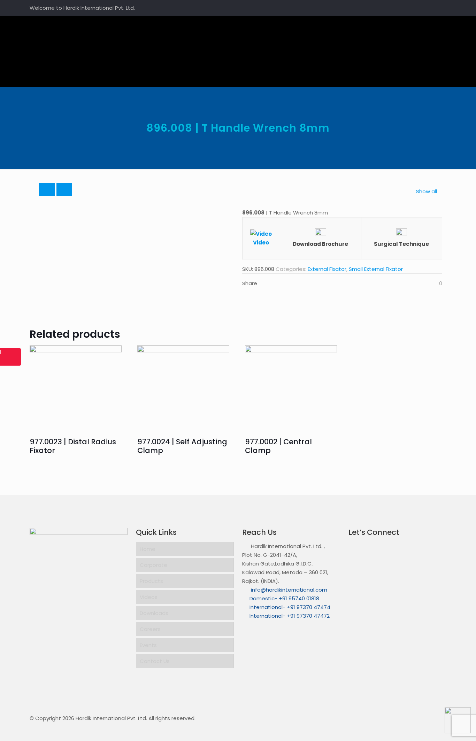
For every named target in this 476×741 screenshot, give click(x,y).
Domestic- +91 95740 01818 (284, 598)
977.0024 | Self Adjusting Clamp (182, 446)
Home (147, 549)
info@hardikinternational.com (288, 589)
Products (151, 581)
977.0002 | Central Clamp (278, 446)
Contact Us (155, 661)
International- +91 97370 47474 (289, 607)
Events (148, 645)
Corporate (153, 565)
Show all (426, 191)
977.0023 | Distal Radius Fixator (73, 446)
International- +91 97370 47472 (289, 615)
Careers (150, 629)
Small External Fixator (376, 269)
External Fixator (327, 269)
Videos (149, 597)
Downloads (154, 613)
